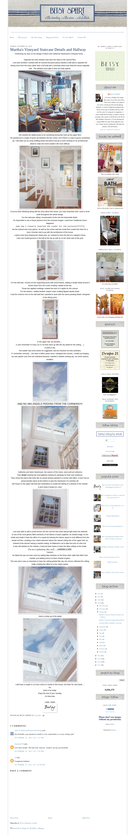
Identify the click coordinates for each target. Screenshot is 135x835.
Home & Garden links (110, 711)
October (102, 612)
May (100, 639)
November (102, 609)
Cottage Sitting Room (112, 516)
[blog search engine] (110, 709)
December (102, 606)
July (100, 633)
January (101, 652)
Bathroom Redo (113, 562)
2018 (99, 594)
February (102, 649)
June (100, 636)
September (102, 627)
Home (12, 37)
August (101, 630)
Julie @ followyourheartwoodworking (28, 730)
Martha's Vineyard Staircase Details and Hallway (48, 49)
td (15, 757)
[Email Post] (43, 715)
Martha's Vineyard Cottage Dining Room (111, 620)
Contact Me (81, 37)
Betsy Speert (115, 94)
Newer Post (14, 818)
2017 (99, 597)
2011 (99, 665)
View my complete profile (110, 129)
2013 (99, 659)
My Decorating (36, 37)
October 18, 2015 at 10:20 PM (30, 764)
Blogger (113, 730)
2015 (99, 603)
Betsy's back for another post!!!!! (109, 557)
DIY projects (22, 37)
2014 (99, 656)
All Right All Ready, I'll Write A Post (112, 547)
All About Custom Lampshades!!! (112, 526)
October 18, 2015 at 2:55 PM (29, 751)
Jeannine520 (19, 744)
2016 (99, 600)
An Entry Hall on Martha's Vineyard (110, 623)
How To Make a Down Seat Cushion (112, 572)
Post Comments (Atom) (28, 823)
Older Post (86, 818)
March (101, 645)
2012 (99, 662)
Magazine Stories (52, 37)
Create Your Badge (110, 451)
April (101, 642)
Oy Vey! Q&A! (68, 37)
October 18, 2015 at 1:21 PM (29, 737)
